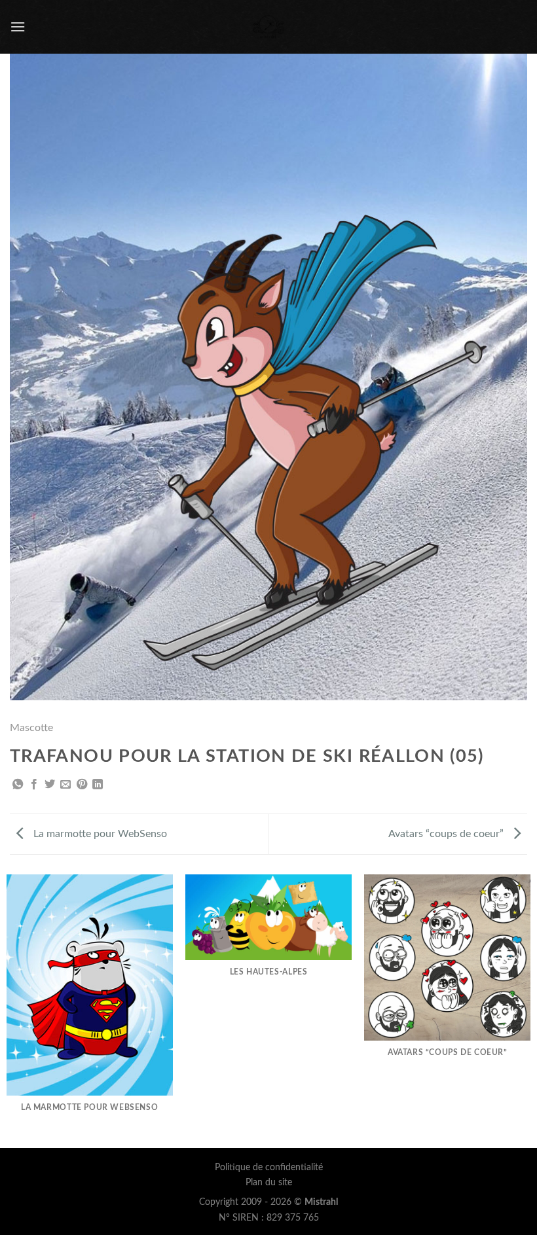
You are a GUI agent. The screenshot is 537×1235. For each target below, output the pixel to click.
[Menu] (18, 26)
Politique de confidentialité (269, 1167)
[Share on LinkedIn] (97, 785)
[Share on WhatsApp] (17, 785)
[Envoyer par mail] (65, 785)
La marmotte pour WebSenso (99, 834)
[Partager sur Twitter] (50, 785)
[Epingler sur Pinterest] (82, 785)
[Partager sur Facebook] (34, 785)
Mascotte (31, 728)
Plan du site (269, 1182)
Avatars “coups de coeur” (447, 834)
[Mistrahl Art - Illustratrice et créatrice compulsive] (269, 26)
